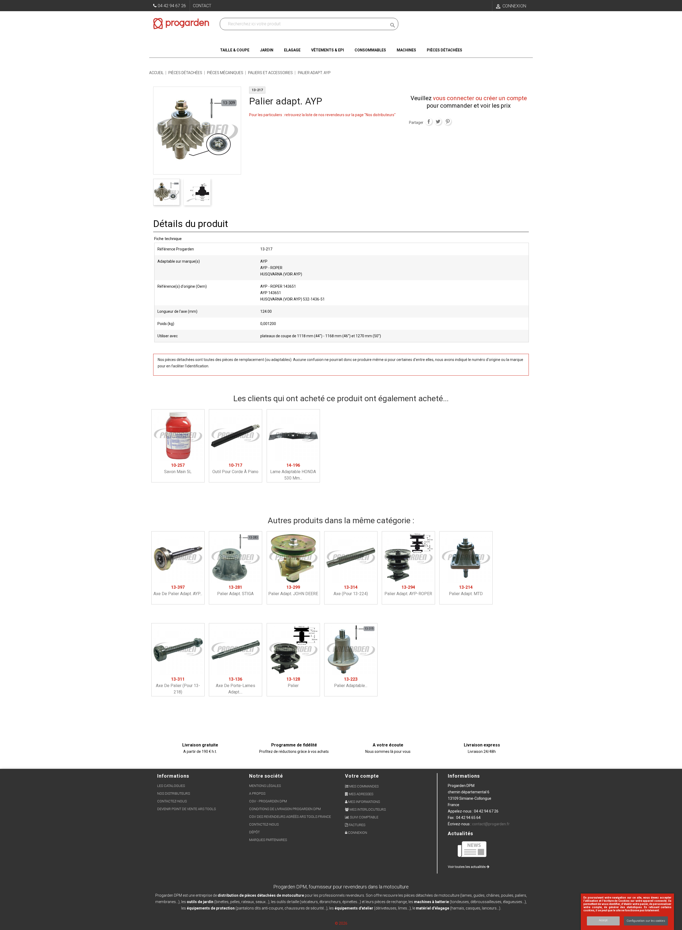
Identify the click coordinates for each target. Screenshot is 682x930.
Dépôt (254, 832)
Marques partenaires (268, 840)
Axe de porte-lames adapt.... (235, 686)
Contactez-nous (172, 801)
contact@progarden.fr (491, 824)
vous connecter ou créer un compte (480, 98)
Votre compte (362, 776)
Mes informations (363, 802)
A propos (257, 793)
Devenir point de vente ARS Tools (186, 809)
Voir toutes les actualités (467, 867)
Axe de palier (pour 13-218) (178, 686)
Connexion (357, 833)
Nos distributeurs (173, 793)
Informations (464, 776)
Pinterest (447, 121)
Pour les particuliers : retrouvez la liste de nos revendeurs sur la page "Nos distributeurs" (322, 115)
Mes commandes (363, 786)
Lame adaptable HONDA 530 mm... (293, 472)
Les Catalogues (171, 786)
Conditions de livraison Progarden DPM (285, 809)
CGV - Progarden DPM (268, 801)
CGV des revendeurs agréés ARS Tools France (290, 817)
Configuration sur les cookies (646, 921)
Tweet (438, 121)
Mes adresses (360, 794)
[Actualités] (472, 848)
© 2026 (341, 923)
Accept (603, 920)
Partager (428, 121)
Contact (202, 5)
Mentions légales (265, 786)
